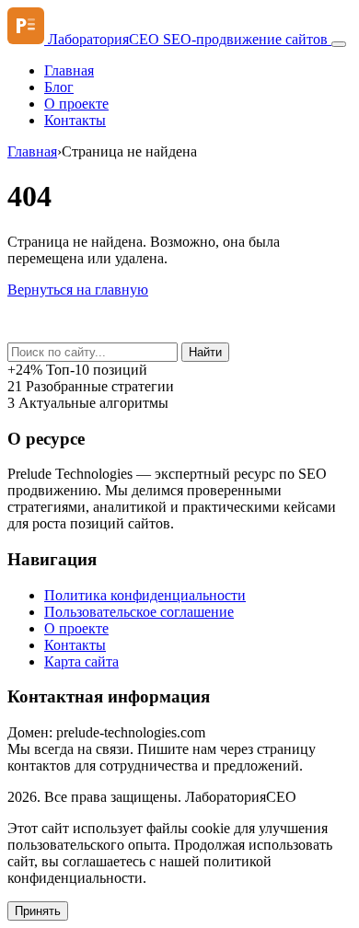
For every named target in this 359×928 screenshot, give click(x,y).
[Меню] (338, 44)
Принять (38, 911)
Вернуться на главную (77, 289)
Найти (205, 352)
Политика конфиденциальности (145, 595)
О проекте (76, 103)
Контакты (75, 120)
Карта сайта (81, 661)
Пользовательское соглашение (139, 612)
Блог (59, 87)
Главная (69, 70)
